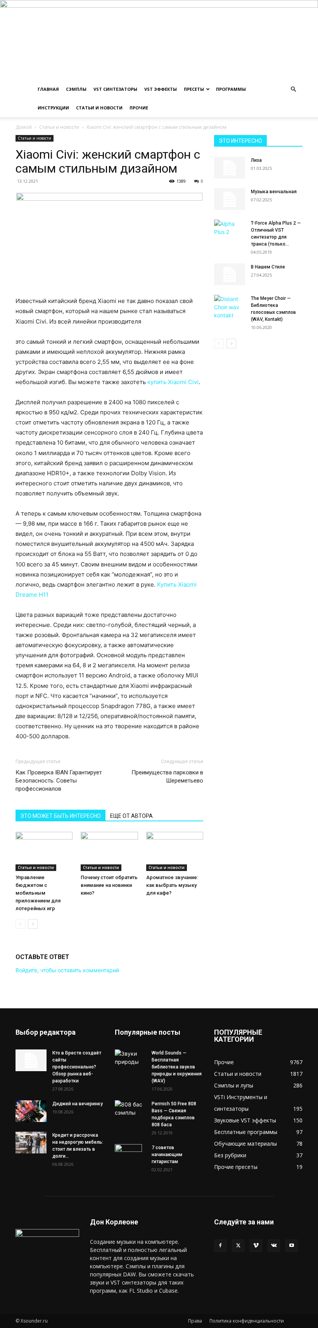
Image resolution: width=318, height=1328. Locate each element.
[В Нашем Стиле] (229, 274)
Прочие (139, 108)
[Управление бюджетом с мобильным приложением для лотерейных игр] (44, 851)
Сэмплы (76, 89)
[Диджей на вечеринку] (31, 1111)
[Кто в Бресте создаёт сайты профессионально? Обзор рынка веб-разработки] (31, 1060)
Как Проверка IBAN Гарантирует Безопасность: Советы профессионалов (59, 780)
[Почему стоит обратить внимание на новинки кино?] (109, 851)
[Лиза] (229, 167)
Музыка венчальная (274, 191)
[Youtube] (291, 1246)
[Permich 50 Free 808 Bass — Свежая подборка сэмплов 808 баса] (130, 1108)
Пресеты (194, 89)
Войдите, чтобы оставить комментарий (67, 970)
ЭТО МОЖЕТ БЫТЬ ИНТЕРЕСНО (60, 816)
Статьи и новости (99, 108)
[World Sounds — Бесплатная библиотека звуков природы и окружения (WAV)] (130, 1057)
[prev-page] (20, 924)
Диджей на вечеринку (77, 1103)
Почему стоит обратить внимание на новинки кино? (109, 885)
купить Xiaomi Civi (173, 382)
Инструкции (53, 108)
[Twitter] (238, 1246)
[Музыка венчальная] (229, 199)
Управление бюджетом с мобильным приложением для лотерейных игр (38, 892)
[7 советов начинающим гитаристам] (130, 1157)
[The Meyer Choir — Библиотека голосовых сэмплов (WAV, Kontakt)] (229, 307)
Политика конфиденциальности (246, 1321)
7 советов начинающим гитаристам (167, 1154)
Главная (48, 89)
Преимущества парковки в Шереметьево (167, 776)
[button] (293, 89)
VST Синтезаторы (115, 89)
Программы (231, 89)
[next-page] (33, 924)
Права (195, 1321)
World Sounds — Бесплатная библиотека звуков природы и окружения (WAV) (177, 1067)
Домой (24, 127)
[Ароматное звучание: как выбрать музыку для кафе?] (174, 851)
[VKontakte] (274, 1246)
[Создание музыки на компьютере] (159, 40)
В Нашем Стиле (268, 267)
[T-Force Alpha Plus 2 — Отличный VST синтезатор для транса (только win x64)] (229, 229)
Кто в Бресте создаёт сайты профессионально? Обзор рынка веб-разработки (76, 1067)
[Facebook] (220, 1246)
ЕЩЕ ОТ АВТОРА (131, 816)
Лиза (256, 160)
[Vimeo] (256, 1246)
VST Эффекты (160, 89)
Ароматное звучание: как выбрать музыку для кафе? (172, 885)
